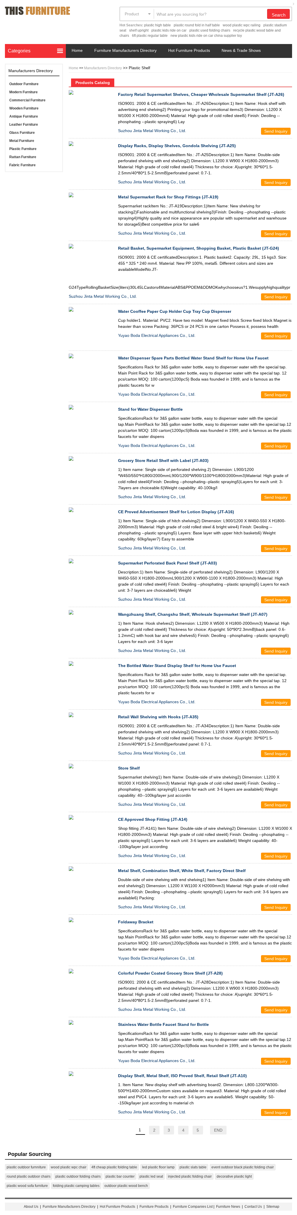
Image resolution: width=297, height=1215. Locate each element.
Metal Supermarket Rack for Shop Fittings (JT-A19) (168, 197)
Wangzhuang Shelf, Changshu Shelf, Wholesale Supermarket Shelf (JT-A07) (192, 614)
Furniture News (228, 1207)
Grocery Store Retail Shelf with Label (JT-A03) (163, 460)
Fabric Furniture (22, 165)
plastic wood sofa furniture (27, 1186)
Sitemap (272, 1207)
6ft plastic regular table (150, 36)
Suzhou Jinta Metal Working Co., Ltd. (152, 130)
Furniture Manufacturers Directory (125, 50)
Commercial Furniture (27, 100)
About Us (31, 1207)
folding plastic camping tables (76, 1186)
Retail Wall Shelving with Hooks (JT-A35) (158, 717)
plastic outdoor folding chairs (78, 1176)
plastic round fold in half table (197, 25)
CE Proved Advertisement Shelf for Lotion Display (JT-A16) (176, 511)
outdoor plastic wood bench (126, 1186)
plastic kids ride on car (168, 30)
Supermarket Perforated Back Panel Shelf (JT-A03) (167, 563)
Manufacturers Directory (103, 68)
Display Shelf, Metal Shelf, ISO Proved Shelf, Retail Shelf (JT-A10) (182, 1075)
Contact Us (254, 1207)
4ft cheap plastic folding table (114, 1167)
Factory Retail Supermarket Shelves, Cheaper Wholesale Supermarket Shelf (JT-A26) (201, 94)
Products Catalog (92, 82)
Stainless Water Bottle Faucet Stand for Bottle (163, 1024)
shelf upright (138, 30)
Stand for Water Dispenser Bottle (150, 409)
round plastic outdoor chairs (28, 1176)
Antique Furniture (23, 116)
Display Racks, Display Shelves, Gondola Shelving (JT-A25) (177, 145)
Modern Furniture (23, 92)
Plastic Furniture (23, 149)
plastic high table (157, 25)
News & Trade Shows (241, 50)
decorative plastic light (234, 1176)
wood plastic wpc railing (241, 25)
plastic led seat (151, 1176)
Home (77, 50)
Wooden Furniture (24, 108)
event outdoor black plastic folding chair (242, 1167)
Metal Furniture (21, 141)
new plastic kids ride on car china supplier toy (206, 36)
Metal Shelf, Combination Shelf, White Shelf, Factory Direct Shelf (182, 870)
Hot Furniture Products (189, 50)
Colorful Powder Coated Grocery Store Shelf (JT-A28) (170, 973)
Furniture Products (154, 1207)
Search (278, 14)
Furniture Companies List (193, 1207)
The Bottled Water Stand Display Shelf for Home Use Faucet (177, 665)
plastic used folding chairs (209, 30)
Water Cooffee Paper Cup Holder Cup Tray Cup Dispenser (174, 311)
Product (132, 14)
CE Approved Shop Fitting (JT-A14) (152, 819)
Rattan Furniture (22, 157)
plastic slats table (193, 1167)
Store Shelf (129, 768)
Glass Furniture (22, 133)
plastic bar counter (120, 1176)
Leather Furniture (23, 125)
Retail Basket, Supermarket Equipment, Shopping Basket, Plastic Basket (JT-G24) (198, 248)
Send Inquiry (275, 131)
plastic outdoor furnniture (26, 1167)
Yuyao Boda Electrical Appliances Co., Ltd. (156, 335)
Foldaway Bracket (135, 922)
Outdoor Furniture (24, 84)
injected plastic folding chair (190, 1176)
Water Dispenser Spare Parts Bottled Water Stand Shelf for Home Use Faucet (193, 358)
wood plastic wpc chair (68, 1167)
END (218, 1130)
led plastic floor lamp (158, 1167)
